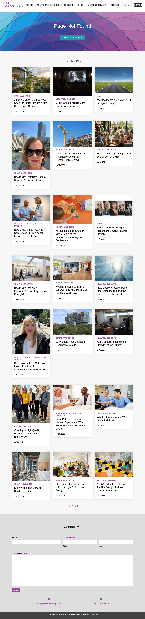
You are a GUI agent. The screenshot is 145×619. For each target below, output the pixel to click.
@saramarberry (101, 603)
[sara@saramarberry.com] (49, 599)
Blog (80, 5)
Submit (16, 590)
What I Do (30, 5)
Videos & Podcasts (97, 5)
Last (100, 546)
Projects (68, 5)
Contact (115, 5)
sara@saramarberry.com (48, 603)
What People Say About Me (49, 5)
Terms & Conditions (89, 614)
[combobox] (127, 5)
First (65, 546)
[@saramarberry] (101, 599)
